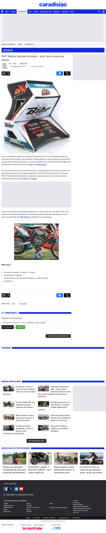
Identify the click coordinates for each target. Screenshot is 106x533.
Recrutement (76, 518)
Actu (7, 11)
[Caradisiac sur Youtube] (21, 489)
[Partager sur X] (67, 73)
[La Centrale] (32, 530)
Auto (71, 11)
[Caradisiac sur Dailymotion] (16, 489)
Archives (75, 500)
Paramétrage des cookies (80, 510)
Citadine (6, 503)
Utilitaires (29, 511)
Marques (57, 11)
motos (24, 179)
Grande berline (8, 507)
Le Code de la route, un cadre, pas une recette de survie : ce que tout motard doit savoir (91, 470)
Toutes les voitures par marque (58, 507)
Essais (13, 11)
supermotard (41, 164)
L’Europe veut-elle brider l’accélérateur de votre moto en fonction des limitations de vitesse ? (14, 470)
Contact (28, 518)
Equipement (22, 11)
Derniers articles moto (11, 381)
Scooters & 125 (45, 11)
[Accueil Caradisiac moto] (2, 11)
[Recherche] (99, 11)
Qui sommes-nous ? (64, 518)
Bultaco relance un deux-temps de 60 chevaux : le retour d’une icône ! (25, 417)
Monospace (7, 511)
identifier (31, 322)
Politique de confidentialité (80, 506)
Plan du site (76, 502)
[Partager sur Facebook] (60, 73)
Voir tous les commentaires (58, 336)
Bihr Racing (25, 217)
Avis (30, 11)
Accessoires (22, 304)
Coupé (28, 503)
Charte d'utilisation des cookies (82, 508)
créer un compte (40, 322)
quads (34, 179)
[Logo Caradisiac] (53, 8)
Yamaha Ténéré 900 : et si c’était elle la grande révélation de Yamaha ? (25, 404)
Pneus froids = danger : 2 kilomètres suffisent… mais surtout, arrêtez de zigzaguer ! (39, 470)
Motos (51, 503)
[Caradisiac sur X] (11, 489)
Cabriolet (29, 505)
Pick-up (28, 509)
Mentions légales (78, 504)
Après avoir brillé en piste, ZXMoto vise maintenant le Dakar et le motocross (61, 417)
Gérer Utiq (76, 512)
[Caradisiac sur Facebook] (6, 489)
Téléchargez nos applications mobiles (19, 495)
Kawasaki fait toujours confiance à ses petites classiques (59, 428)
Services (65, 11)
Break (5, 509)
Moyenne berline (8, 505)
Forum (36, 11)
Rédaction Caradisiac (49, 518)
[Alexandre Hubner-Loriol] (5, 68)
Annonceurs (36, 518)
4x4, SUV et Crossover (32, 507)
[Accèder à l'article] (8, 388)
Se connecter (7, 327)
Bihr (14, 304)
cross (30, 164)
